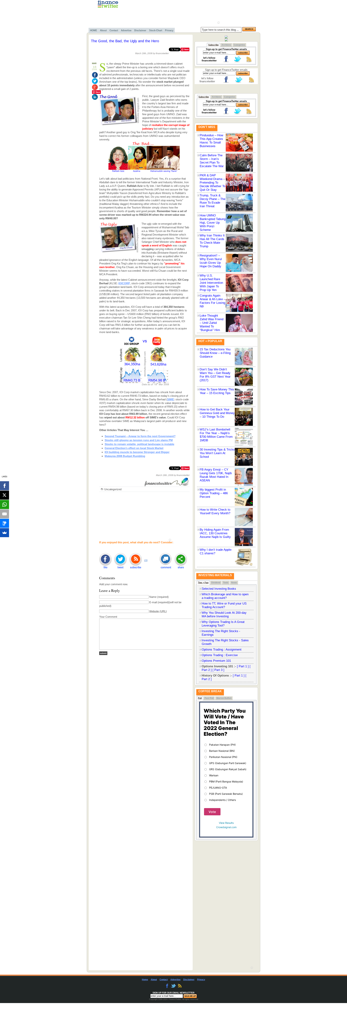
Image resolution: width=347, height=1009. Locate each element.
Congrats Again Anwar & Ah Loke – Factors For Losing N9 (212, 301)
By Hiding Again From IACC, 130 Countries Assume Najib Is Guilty (215, 533)
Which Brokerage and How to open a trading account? (225, 596)
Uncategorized (112, 489)
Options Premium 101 (216, 660)
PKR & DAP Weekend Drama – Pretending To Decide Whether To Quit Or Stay (212, 183)
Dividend (215, 582)
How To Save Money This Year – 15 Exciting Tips (217, 391)
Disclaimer (140, 30)
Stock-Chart (156, 30)
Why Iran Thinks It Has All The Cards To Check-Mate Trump (212, 241)
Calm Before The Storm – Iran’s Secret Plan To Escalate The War (212, 161)
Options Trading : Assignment (221, 649)
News (234, 582)
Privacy (169, 30)
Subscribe (213, 45)
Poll (200, 698)
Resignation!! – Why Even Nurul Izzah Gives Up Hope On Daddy (211, 261)
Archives (226, 45)
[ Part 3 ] (218, 670)
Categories (239, 45)
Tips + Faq (203, 582)
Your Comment (108, 616)
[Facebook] (4, 485)
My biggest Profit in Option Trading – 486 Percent (214, 493)
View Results (226, 822)
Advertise (126, 30)
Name (153, 596)
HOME (93, 30)
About (103, 30)
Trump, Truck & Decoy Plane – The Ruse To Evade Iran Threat (212, 201)
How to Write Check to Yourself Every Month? (215, 511)
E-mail (153, 602)
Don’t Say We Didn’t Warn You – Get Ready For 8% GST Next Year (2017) (215, 375)
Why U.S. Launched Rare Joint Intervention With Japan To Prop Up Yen (211, 283)
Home (145, 979)
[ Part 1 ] (243, 666)
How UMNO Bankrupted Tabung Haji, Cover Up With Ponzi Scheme (213, 223)
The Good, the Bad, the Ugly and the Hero (125, 41)
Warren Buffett (224, 698)
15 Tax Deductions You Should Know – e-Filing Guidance (215, 353)
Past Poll (209, 698)
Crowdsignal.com (226, 827)
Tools (225, 582)
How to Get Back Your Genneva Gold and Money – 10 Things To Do (217, 413)
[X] (4, 495)
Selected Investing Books (219, 588)
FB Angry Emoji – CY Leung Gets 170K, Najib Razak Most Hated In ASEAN (216, 475)
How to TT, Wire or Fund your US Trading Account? (224, 605)
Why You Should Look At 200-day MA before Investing (224, 614)
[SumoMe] (4, 532)
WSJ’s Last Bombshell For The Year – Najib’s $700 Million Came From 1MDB (216, 435)
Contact (113, 30)
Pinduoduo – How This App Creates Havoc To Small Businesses (211, 141)
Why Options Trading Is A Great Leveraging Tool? (223, 623)
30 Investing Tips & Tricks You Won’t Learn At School (217, 453)
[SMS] (4, 523)
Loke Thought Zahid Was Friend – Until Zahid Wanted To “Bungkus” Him (211, 323)
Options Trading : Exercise (220, 655)
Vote (212, 812)
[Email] (4, 513)
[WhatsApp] (4, 504)
